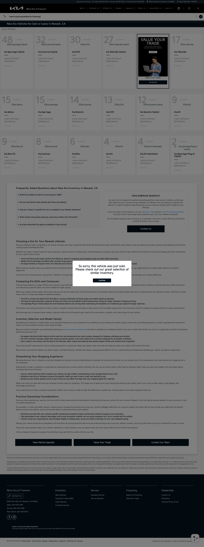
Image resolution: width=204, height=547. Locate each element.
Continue (102, 280)
